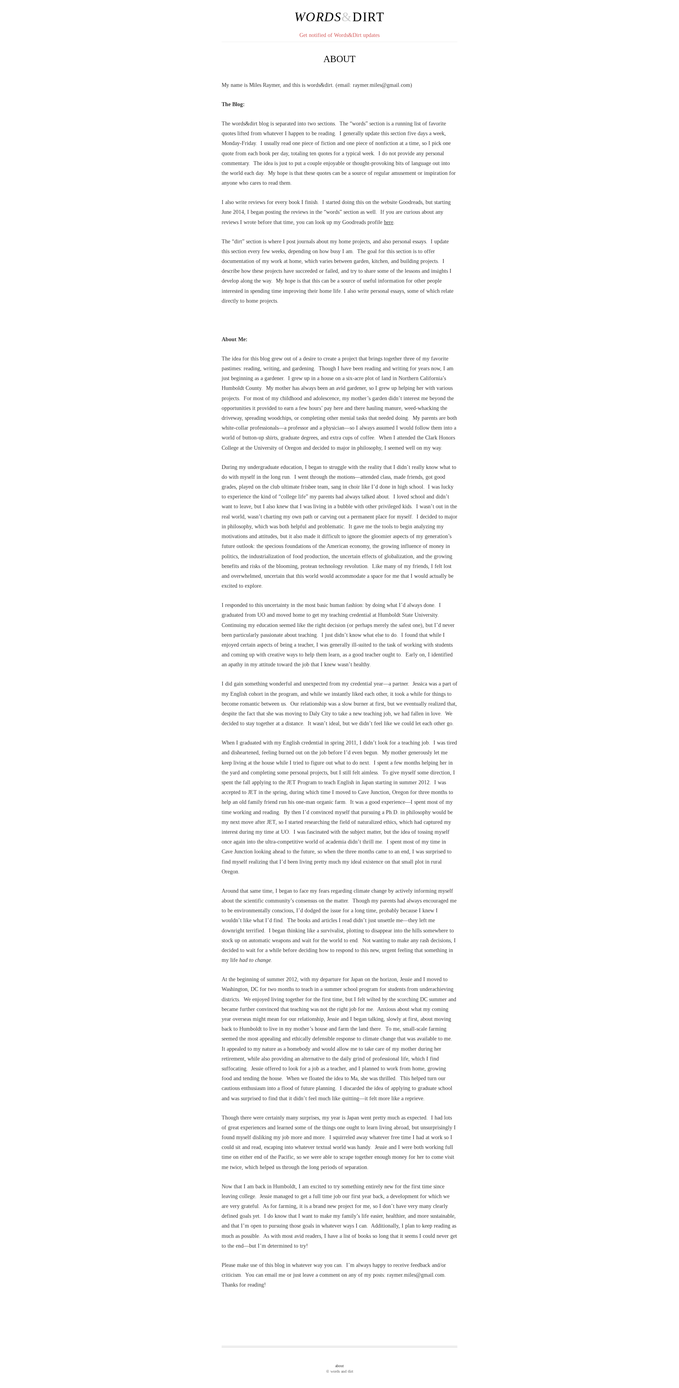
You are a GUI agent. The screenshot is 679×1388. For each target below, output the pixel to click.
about (339, 1366)
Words (317, 17)
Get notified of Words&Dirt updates (339, 35)
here (388, 222)
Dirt (368, 17)
